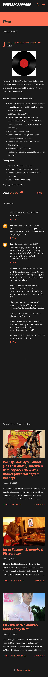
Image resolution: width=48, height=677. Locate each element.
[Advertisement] (24, 397)
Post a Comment (18, 656)
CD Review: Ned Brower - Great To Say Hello (20, 627)
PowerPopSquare (17, 4)
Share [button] (39, 193)
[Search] (37, 4)
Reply (13, 219)
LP (11, 193)
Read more (40, 505)
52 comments (17, 580)
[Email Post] (21, 193)
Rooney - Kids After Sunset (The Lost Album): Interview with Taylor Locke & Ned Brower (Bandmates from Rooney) (23, 470)
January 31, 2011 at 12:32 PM (27, 244)
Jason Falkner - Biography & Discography (23, 551)
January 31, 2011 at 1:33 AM (27, 212)
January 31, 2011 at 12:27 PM (27, 225)
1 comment (16, 505)
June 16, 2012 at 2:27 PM (33, 268)
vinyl (15, 193)
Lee (11, 225)
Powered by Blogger (25, 670)
